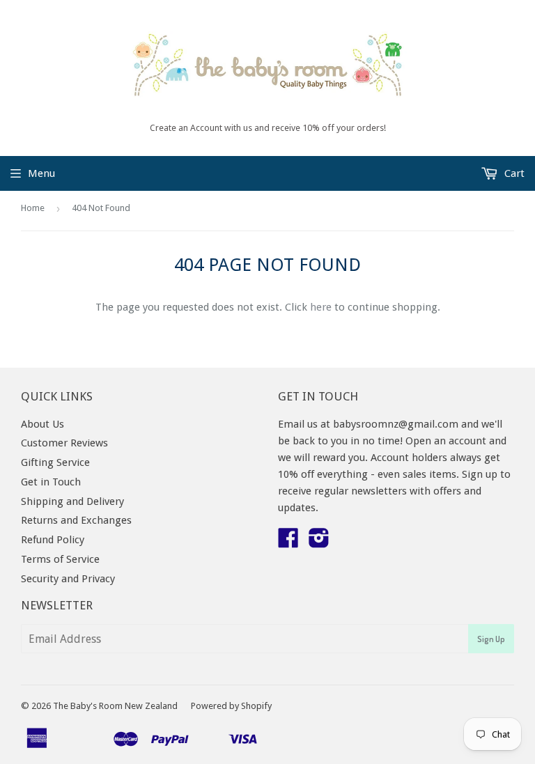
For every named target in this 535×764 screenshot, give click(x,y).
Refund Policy (52, 539)
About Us (42, 424)
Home (33, 208)
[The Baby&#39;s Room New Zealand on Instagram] (319, 542)
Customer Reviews (64, 443)
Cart (513, 173)
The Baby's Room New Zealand (115, 706)
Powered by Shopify (231, 706)
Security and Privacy (68, 578)
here (321, 307)
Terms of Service (60, 559)
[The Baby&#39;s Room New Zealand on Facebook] (288, 542)
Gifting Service (55, 462)
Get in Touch (51, 482)
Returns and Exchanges (76, 520)
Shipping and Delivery (72, 501)
